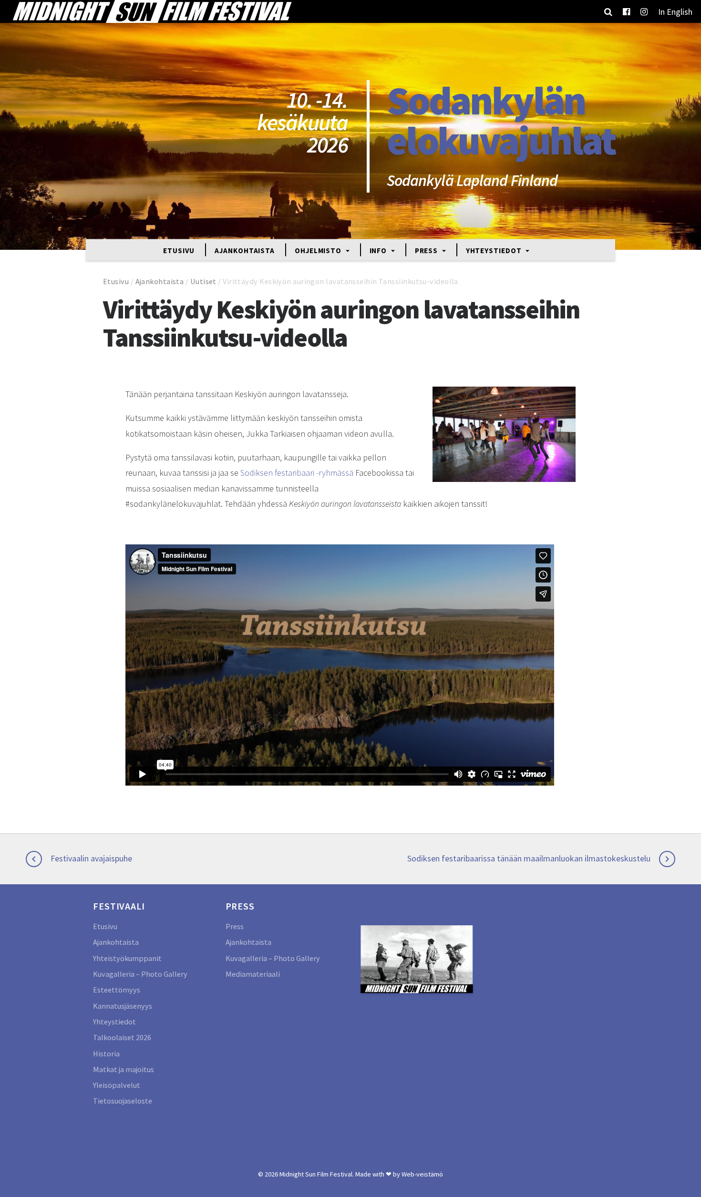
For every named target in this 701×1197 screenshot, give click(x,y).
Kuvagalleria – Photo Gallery (140, 974)
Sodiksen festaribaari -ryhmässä (296, 472)
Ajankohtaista (245, 250)
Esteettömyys (116, 989)
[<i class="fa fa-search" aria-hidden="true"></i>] (608, 11)
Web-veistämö (422, 1174)
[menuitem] (675, 11)
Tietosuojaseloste (122, 1100)
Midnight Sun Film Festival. (316, 1174)
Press (427, 250)
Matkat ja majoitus (123, 1069)
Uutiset (203, 281)
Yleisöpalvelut (116, 1085)
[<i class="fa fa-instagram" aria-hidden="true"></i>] (644, 11)
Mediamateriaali (253, 974)
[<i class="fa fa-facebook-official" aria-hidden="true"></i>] (626, 11)
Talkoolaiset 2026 (122, 1037)
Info (379, 250)
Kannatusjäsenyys (122, 1006)
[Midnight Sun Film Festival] (152, 11)
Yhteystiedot (495, 250)
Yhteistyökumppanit (127, 958)
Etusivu (179, 250)
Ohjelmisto (319, 250)
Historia (106, 1053)
